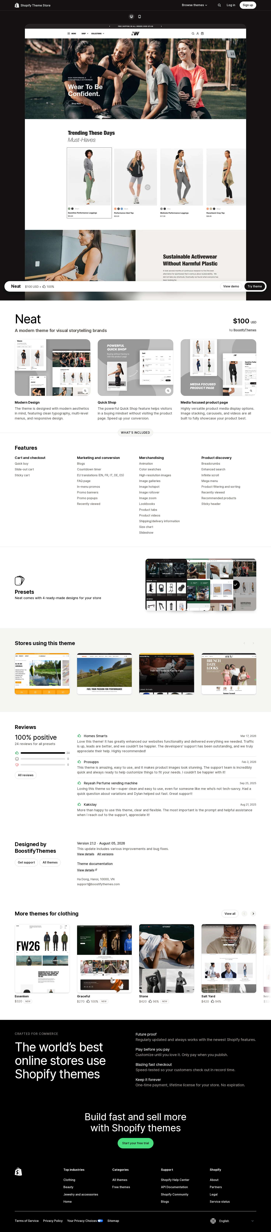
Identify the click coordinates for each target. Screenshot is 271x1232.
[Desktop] (131, 17)
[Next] (253, 643)
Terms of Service (27, 1221)
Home (67, 1201)
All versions (105, 854)
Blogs (165, 1201)
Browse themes (193, 5)
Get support (26, 862)
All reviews (25, 775)
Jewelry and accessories (80, 1194)
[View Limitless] (166, 585)
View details (85, 854)
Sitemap (113, 1221)
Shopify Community (174, 1194)
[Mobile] (140, 17)
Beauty (68, 1187)
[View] (42, 674)
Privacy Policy (53, 1221)
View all (230, 913)
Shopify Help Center (175, 1180)
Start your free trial (135, 1143)
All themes (50, 862)
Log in (231, 5)
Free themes (121, 1187)
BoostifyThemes (245, 330)
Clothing (69, 1180)
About (214, 1180)
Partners (216, 1187)
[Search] (219, 5)
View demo (231, 286)
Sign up (248, 5)
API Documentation (174, 1187)
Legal (214, 1194)
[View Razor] (212, 585)
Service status (220, 1201)
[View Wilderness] (189, 585)
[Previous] (244, 643)
